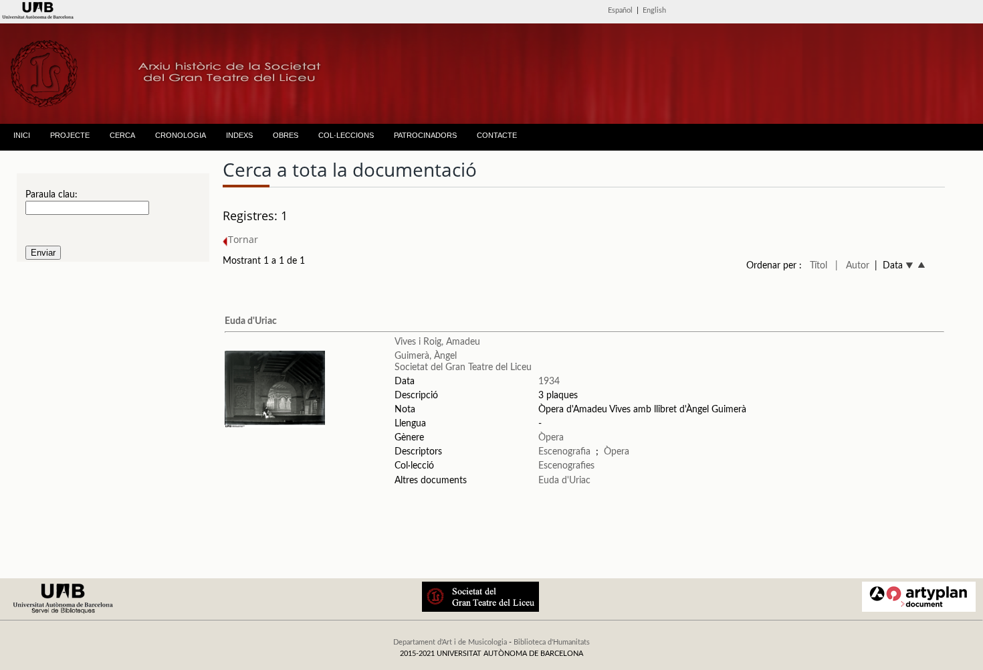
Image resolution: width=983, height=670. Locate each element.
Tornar (243, 239)
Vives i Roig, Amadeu (437, 342)
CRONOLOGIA (180, 135)
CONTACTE (497, 135)
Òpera (551, 437)
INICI (21, 135)
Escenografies (566, 466)
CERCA (122, 135)
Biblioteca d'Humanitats (552, 642)
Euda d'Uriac (251, 321)
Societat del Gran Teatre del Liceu (463, 367)
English (654, 10)
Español (620, 10)
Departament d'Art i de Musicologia (450, 642)
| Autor (852, 265)
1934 (549, 381)
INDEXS (239, 135)
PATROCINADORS (425, 135)
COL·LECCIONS (346, 135)
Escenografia (564, 451)
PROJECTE (70, 135)
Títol (818, 265)
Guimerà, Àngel (426, 356)
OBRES (285, 135)
